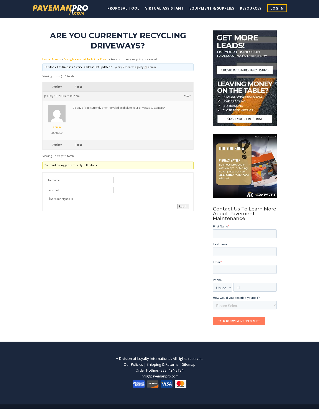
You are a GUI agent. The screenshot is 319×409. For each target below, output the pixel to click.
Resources (250, 9)
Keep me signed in (61, 199)
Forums (56, 59)
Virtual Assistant (164, 9)
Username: (53, 180)
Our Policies (133, 364)
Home (46, 59)
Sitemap (188, 364)
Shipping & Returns (162, 364)
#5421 (188, 96)
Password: (53, 190)
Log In (277, 8)
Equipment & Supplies (211, 9)
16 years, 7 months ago (125, 67)
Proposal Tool (123, 9)
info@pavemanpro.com (159, 376)
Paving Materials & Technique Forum (86, 59)
